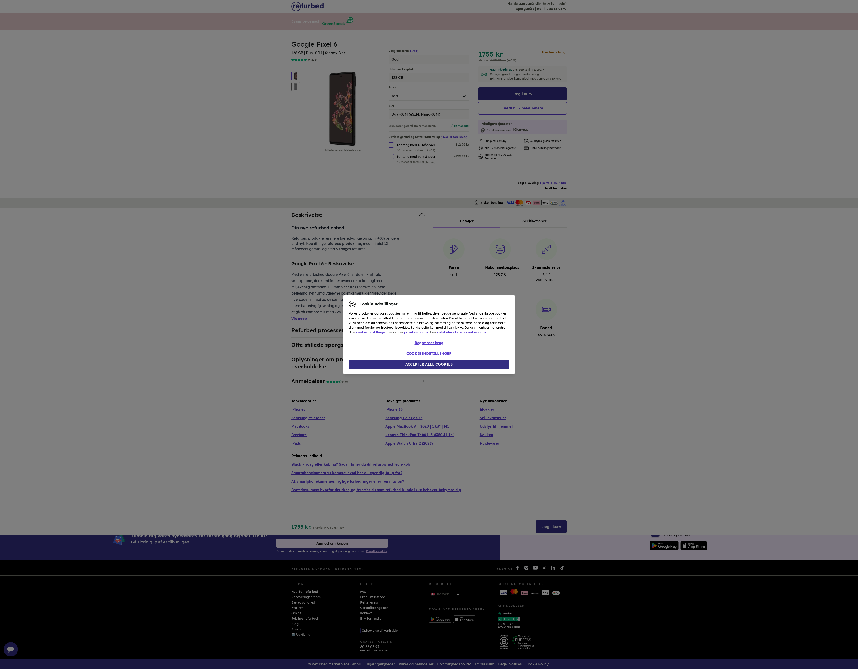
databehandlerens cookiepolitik (462, 332)
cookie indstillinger (371, 332)
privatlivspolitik (416, 332)
